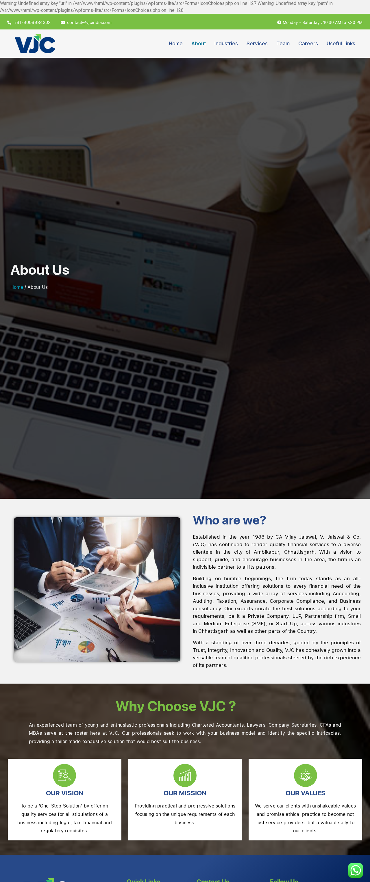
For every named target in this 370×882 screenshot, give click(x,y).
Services (257, 43)
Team (283, 43)
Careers (308, 43)
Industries (226, 43)
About (198, 43)
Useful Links (341, 43)
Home (176, 43)
